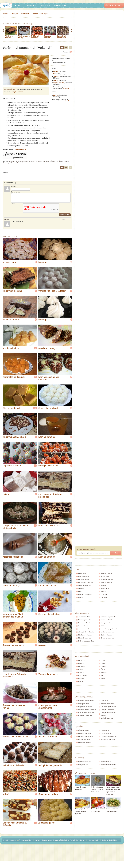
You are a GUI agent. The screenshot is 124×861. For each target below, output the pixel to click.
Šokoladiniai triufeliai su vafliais (14, 706)
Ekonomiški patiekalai (85, 736)
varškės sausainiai (22, 161)
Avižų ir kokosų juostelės (50, 765)
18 (71, 262)
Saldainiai (25, 14)
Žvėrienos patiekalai (107, 638)
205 (35, 408)
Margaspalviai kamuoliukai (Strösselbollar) (15, 526)
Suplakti (103, 666)
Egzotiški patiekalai (84, 733)
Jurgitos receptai (17, 92)
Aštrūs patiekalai (83, 730)
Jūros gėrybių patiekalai (86, 632)
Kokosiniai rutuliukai (48, 408)
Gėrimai (81, 597)
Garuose (81, 663)
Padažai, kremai (106, 582)
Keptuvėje (81, 666)
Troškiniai (104, 591)
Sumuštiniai (105, 588)
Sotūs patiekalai (106, 733)
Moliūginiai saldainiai (35, 37)
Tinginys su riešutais (9, 37)
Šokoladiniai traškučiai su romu (61, 37)
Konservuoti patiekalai (85, 582)
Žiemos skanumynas (48, 674)
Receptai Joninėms (107, 710)
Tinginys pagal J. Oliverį (14, 437)
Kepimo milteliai (58, 83)
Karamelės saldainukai (14, 377)
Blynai (80, 591)
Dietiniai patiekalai (84, 761)
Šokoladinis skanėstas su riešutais (15, 824)
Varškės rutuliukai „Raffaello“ (52, 291)
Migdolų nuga (9, 262)
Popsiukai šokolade (47, 37)
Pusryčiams (59, 161)
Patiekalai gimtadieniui (108, 707)
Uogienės (104, 594)
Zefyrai (6, 494)
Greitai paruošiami (49, 161)
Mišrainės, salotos (107, 579)
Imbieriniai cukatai (47, 585)
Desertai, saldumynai (40, 14)
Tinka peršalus (106, 761)
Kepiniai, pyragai (106, 573)
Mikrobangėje (82, 675)
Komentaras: (15, 192)
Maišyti (80, 669)
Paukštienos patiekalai (108, 617)
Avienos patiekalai (84, 617)
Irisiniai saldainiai (11, 348)
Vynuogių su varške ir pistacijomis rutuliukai (13, 615)
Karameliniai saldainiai (49, 614)
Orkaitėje (81, 678)
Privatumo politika (25, 840)
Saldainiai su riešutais (13, 765)
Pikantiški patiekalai (84, 742)
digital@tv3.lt (113, 840)
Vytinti (103, 678)
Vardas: (13, 187)
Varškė (55, 71)
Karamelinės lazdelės (13, 557)
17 (35, 348)
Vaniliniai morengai (12, 585)
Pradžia (5, 14)
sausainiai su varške (35, 161)
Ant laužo (81, 660)
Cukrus (55, 80)
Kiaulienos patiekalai (85, 635)
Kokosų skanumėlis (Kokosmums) (47, 706)
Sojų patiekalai (106, 623)
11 (35, 822)
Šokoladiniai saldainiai (13, 645)
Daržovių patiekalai (84, 623)
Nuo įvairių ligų (83, 764)
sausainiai (11, 161)
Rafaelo (42, 645)
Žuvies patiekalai (106, 635)
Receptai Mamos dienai (86, 701)
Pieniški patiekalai (107, 620)
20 (35, 525)
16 (35, 377)
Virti (102, 675)
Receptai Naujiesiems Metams (108, 714)
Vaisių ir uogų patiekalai (109, 629)
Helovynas (104, 701)
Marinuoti (81, 672)
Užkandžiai (104, 597)
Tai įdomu (45, 5)
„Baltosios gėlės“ (46, 823)
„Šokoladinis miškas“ (48, 794)
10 (71, 822)
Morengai (42, 262)
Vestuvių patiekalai (107, 718)
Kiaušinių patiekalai (84, 638)
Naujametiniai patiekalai (86, 713)
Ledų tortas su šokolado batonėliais (50, 495)
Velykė (6, 794)
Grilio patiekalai (83, 576)
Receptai (19, 5)
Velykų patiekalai (83, 704)
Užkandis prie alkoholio (108, 736)
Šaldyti (103, 669)
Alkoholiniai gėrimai (84, 585)
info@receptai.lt (93, 840)
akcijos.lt (66, 88)
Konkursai (32, 5)
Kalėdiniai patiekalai (107, 704)
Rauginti (67, 161)
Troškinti (104, 672)
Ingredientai (60, 5)
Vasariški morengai (47, 736)
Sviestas (56, 76)
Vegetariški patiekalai (108, 739)
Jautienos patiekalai (85, 629)
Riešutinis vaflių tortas (49, 525)
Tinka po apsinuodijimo (108, 764)
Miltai (55, 74)
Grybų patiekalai (83, 626)
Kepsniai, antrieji (83, 579)
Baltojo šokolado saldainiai (15, 736)
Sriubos (103, 585)
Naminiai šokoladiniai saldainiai (48, 378)
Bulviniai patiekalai (84, 620)
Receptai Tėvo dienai (85, 716)
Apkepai (81, 588)
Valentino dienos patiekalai (87, 710)
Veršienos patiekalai (107, 632)
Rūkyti (103, 660)
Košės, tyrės (105, 576)
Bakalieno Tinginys (47, 348)
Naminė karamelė (46, 437)
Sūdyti (103, 663)
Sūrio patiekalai (106, 626)
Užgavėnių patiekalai (85, 707)
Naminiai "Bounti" (11, 319)
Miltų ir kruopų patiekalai (86, 641)
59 (71, 291)
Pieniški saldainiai (11, 408)
